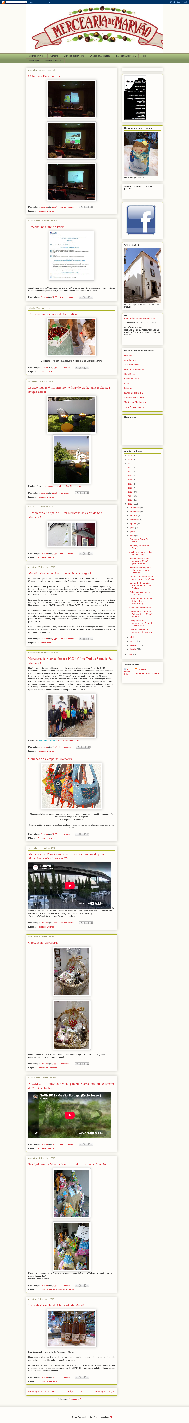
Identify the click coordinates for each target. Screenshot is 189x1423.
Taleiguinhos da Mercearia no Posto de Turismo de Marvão (67, 1164)
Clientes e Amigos (37, 56)
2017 (130, 484)
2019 (130, 476)
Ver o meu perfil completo (147, 673)
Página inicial (75, 1391)
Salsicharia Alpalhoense (135, 402)
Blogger (113, 1417)
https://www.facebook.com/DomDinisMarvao (62, 486)
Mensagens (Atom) (77, 1399)
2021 (130, 468)
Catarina (142, 669)
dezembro (135, 507)
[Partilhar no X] (86, 207)
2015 (130, 492)
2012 (130, 504)
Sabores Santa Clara (134, 397)
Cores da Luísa (131, 378)
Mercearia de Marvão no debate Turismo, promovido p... (141, 601)
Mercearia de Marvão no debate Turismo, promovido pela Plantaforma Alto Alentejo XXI (66, 856)
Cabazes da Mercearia (43, 942)
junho (133, 531)
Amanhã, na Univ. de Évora (46, 227)
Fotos (143, 56)
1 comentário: (65, 367)
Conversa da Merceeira (74, 56)
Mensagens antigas (104, 1391)
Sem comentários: (67, 207)
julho (132, 527)
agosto (133, 523)
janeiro (133, 649)
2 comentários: (66, 747)
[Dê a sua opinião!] (83, 207)
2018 (130, 480)
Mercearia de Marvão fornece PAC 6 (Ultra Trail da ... (140, 585)
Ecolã (126, 383)
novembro (135, 511)
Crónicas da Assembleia (100, 56)
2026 (130, 455)
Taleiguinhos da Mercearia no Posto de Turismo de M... (141, 623)
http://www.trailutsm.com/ (68, 740)
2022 (130, 463)
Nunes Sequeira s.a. (133, 393)
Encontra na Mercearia (126, 56)
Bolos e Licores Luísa (134, 369)
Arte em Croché (131, 364)
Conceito (54, 56)
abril (132, 637)
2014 (130, 496)
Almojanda (129, 355)
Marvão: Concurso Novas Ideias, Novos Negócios (61, 573)
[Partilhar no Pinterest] (92, 207)
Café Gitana (130, 374)
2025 (130, 459)
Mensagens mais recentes (42, 1391)
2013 (130, 500)
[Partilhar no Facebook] (89, 207)
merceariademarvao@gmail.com (139, 318)
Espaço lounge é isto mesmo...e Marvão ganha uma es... (139, 561)
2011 (130, 654)
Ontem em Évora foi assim (45, 76)
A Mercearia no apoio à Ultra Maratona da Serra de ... (140, 570)
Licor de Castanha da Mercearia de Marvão (56, 1305)
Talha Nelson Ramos (134, 407)
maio (132, 535)
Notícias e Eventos (53, 61)
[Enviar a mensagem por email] (80, 207)
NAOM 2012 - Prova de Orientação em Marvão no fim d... (141, 614)
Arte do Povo (130, 360)
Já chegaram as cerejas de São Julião (52, 314)
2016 (130, 488)
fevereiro (134, 645)
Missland (128, 388)
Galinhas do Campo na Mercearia (50, 759)
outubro (134, 515)
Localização (34, 61)
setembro (135, 519)
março (133, 641)
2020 (130, 472)
